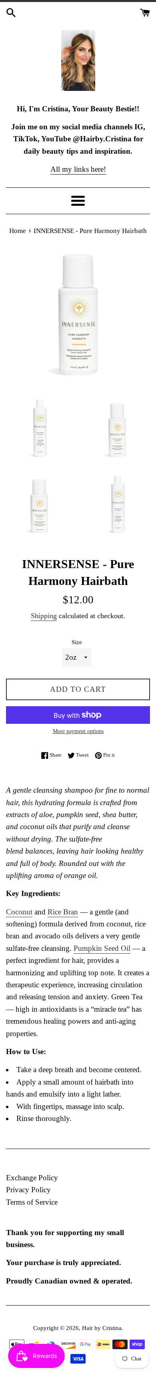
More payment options (78, 731)
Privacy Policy (28, 1189)
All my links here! (78, 169)
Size (77, 642)
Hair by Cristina (102, 1327)
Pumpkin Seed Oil (102, 948)
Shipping (44, 616)
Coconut (19, 912)
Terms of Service (32, 1202)
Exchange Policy (32, 1177)
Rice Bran (63, 912)
